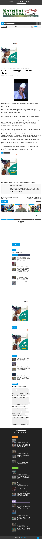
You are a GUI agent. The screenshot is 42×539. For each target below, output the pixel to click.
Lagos (28, 402)
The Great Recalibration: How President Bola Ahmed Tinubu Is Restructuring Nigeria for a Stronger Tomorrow (23, 277)
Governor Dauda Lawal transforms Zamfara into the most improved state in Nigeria (23, 529)
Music (16, 406)
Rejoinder (14, 419)
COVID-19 (14, 391)
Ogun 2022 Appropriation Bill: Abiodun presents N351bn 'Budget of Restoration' (6, 214)
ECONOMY (22, 393)
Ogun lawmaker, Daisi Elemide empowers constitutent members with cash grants (34, 214)
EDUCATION (14, 395)
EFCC (18, 395)
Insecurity (19, 402)
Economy (17, 393)
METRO (26, 404)
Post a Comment (5, 223)
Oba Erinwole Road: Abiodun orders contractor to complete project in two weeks (21, 214)
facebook (34, 219)
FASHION (13, 399)
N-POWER (20, 406)
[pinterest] (20, 1)
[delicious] (33, 1)
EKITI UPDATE (23, 395)
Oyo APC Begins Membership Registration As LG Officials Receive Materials (23, 451)
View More (39, 201)
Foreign (27, 399)
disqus (21, 219)
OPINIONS (23, 413)
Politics (13, 417)
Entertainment (15, 397)
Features (18, 399)
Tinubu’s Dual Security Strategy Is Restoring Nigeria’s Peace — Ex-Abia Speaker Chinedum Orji (23, 263)
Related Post (4, 201)
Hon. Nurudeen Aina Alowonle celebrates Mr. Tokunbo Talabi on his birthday (23, 378)
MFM (13, 406)
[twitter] (16, 1)
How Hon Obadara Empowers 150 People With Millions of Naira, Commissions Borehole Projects (23, 461)
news (13, 410)
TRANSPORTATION (23, 424)
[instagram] (31, 1)
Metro (23, 404)
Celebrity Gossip (25, 390)
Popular (21, 254)
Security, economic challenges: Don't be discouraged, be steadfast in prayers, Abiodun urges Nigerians (23, 494)
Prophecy (22, 417)
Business (14, 390)
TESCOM (27, 422)
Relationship (19, 419)
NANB (24, 406)
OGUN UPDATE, (16, 75)
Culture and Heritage (24, 391)
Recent (14, 254)
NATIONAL (18, 408)
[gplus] (18, 1)
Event (27, 397)
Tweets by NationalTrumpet (17, 252)
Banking (24, 386)
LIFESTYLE (18, 404)
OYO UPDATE (14, 415)
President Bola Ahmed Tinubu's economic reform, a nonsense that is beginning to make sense (23, 524)
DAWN (13, 393)
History (13, 402)
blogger (7, 219)
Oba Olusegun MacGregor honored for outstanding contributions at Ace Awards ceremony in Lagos (23, 364)
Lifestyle (14, 404)
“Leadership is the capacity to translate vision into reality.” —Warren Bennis (23, 518)
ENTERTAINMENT (22, 397)
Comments (27, 254)
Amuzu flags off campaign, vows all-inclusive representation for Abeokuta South (23, 258)
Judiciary (23, 402)
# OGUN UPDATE (6, 152)
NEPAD (26, 408)
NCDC (23, 408)
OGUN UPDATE (6, 68)
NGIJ (19, 410)
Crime (18, 391)
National (14, 408)
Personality (20, 415)
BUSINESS (19, 390)
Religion (25, 419)
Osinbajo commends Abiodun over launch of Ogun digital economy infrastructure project (23, 488)
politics (25, 415)
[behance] (29, 1)
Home (2, 68)
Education (27, 393)
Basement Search (20, 388)
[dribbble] (24, 1)
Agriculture (14, 386)
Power (18, 417)
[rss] (27, 1)
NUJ (25, 410)
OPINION (18, 413)
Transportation (15, 424)
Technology (22, 422)
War (28, 424)
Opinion (13, 413)
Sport (13, 422)
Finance (22, 399)
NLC (22, 410)
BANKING (13, 388)
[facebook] (14, 1)
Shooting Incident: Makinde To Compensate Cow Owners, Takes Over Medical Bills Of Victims (23, 445)
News (28, 26)
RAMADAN (27, 417)
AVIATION (19, 386)
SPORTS (17, 422)
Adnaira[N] (14, 43)
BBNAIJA (26, 388)
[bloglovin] (22, 1)
